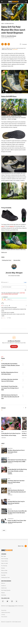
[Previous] (24, 408)
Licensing (3, 614)
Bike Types (3, 556)
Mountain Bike (17, 260)
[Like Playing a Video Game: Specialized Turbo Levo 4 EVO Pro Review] (4, 481)
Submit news (4, 587)
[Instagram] (11, 601)
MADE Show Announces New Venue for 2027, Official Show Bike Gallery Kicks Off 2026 (10, 396)
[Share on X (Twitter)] (5, 44)
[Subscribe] (16, 601)
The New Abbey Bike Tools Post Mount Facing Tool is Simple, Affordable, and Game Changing (10, 365)
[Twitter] (7, 601)
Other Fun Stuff (4, 563)
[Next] (26, 408)
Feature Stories (4, 560)
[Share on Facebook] (2, 44)
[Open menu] (1, 1)
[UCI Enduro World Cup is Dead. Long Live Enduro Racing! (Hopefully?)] (4, 502)
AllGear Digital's (11, 605)
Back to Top (20, 546)
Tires (8, 457)
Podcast (3, 592)
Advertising (3, 595)
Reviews (9, 478)
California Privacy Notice (5, 612)
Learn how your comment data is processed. (13, 293)
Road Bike (3, 575)
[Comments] (21, 44)
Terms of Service (4, 616)
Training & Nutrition (10, 518)
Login (25, 282)
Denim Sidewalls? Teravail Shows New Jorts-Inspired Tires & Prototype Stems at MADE (9, 388)
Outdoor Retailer (10, 448)
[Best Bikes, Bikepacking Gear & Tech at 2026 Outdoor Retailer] (4, 450)
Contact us (3, 585)
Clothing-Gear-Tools (6, 260)
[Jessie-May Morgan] (14, 267)
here (15, 119)
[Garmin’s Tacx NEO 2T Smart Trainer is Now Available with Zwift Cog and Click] (4, 521)
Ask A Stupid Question (5, 590)
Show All (4, 530)
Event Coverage (4, 558)
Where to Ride (4, 570)
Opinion (9, 499)
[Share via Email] (9, 44)
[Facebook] (2, 601)
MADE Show (9, 488)
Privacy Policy (3, 610)
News (2, 431)
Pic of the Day (4, 565)
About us (3, 583)
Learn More (15, 49)
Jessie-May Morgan (11, 36)
